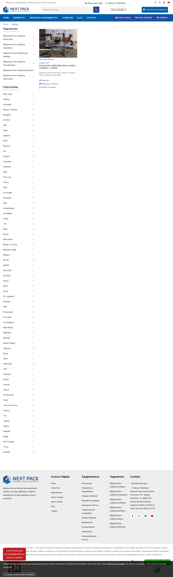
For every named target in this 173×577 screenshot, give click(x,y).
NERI (5, 286)
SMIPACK (7, 364)
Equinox (6, 146)
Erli (4, 151)
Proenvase (8, 312)
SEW (5, 358)
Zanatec (6, 452)
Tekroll (6, 384)
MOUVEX (7, 270)
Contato (54, 511)
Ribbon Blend (9, 343)
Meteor (6, 255)
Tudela (6, 421)
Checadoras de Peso (90, 505)
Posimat (6, 301)
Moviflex (7, 275)
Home (53, 483)
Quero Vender (56, 502)
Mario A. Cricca (10, 244)
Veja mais (45, 80)
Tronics (6, 410)
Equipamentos (56, 493)
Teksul (6, 390)
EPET (5, 141)
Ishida (5, 218)
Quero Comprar (57, 497)
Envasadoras (87, 483)
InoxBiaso (7, 213)
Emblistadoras (87, 522)
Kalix (5, 229)
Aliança (6, 99)
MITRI (6, 260)
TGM (5, 400)
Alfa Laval (7, 94)
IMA (5, 203)
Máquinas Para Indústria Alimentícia (14, 37)
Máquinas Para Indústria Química (18, 70)
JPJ (5, 224)
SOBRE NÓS (67, 18)
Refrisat (6, 338)
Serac (5, 353)
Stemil (6, 379)
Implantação (8, 208)
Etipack (6, 156)
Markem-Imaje (9, 250)
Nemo (6, 281)
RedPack (7, 333)
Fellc (5, 172)
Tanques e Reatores (90, 496)
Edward (6, 135)
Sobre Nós (55, 488)
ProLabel (7, 317)
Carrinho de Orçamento (156, 9)
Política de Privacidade (116, 564)
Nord (5, 291)
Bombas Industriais (89, 518)
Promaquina (8, 322)
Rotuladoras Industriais (90, 501)
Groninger (7, 192)
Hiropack (7, 198)
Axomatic (7, 104)
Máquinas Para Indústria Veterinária (14, 77)
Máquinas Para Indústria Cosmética (14, 46)
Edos (5, 130)
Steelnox (7, 374)
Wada (5, 436)
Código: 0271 (44, 63)
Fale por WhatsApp (116, 3)
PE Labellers (8, 296)
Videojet (6, 431)
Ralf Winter (8, 327)
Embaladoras (87, 532)
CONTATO (91, 18)
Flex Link (7, 177)
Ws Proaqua (8, 441)
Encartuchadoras (88, 527)
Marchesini (8, 239)
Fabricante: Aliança (46, 59)
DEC (5, 125)
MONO (6, 265)
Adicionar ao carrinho (49, 84)
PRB (5, 307)
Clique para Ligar (95, 3)
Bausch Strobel (10, 109)
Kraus (5, 234)
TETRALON (8, 395)
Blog (53, 506)
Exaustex (7, 161)
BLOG (79, 18)
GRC (5, 187)
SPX (5, 369)
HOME (6, 18)
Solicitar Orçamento (48, 87)
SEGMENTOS (19, 18)
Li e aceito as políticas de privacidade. (19, 574)
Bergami (6, 115)
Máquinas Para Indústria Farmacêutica (14, 63)
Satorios (7, 348)
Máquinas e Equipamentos (43, 18)
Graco (6, 182)
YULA (5, 447)
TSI (4, 416)
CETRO (6, 120)
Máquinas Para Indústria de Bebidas (15, 55)
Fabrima (6, 167)
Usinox (6, 426)
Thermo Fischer (10, 405)
